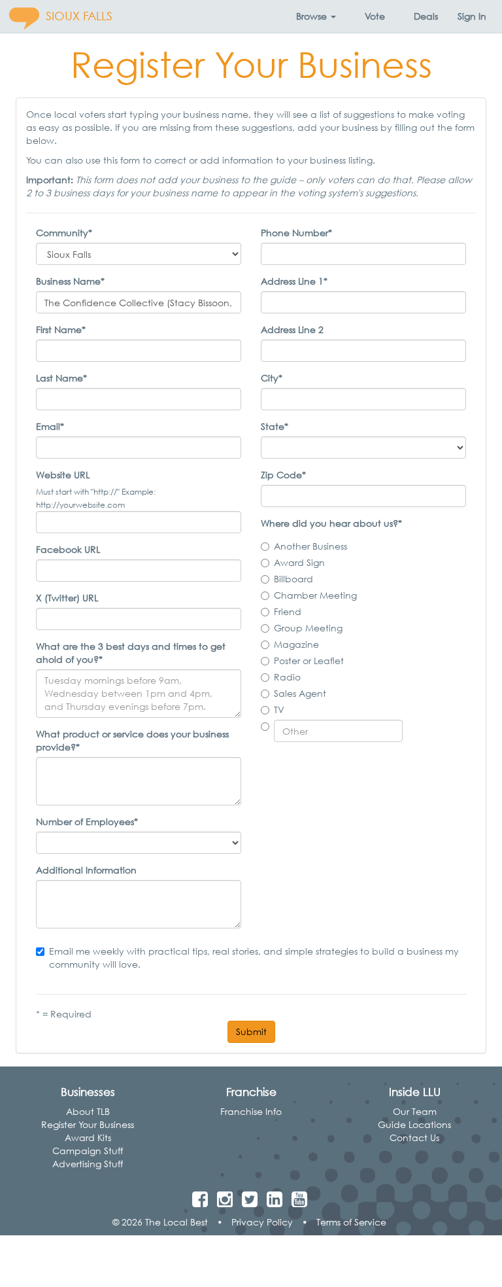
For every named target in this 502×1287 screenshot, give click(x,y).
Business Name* (70, 281)
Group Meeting (308, 627)
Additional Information (86, 869)
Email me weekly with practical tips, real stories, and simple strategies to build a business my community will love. (254, 957)
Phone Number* (296, 232)
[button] (316, 16)
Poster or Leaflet (309, 660)
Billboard (293, 578)
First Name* (61, 329)
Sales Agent (300, 693)
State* (274, 426)
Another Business (310, 546)
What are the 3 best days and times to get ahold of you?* (131, 653)
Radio (287, 676)
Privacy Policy (262, 1221)
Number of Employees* (87, 821)
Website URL (63, 474)
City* (271, 377)
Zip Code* (283, 474)
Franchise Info (251, 1111)
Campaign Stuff (87, 1150)
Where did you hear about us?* (331, 523)
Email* (50, 426)
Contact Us (414, 1137)
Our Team (415, 1111)
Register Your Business (87, 1124)
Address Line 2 (292, 329)
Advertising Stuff (87, 1163)
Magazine (296, 644)
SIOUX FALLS (79, 16)
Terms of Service (351, 1221)
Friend (287, 611)
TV (279, 709)
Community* (64, 232)
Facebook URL (68, 549)
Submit (251, 1031)
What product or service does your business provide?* (132, 740)
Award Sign (299, 562)
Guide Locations (414, 1124)
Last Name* (61, 377)
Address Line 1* (294, 281)
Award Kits (88, 1137)
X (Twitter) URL (67, 597)
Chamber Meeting (315, 595)
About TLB (88, 1111)
